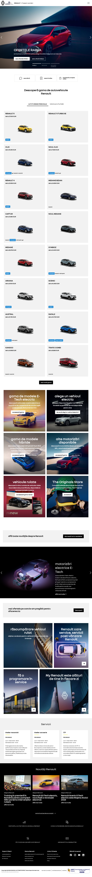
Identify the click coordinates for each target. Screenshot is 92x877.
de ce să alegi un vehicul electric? (68, 412)
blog (48, 860)
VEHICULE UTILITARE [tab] (57, 104)
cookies (64, 870)
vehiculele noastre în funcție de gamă (34, 854)
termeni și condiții (46, 870)
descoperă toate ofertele (53, 856)
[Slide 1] (36, 63)
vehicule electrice (29, 856)
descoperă (78, 610)
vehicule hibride (29, 858)
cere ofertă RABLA (38, 59)
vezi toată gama (46, 382)
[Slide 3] (55, 63)
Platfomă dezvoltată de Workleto (10, 872)
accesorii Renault (51, 858)
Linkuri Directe (52, 851)
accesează (67, 494)
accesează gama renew (24, 494)
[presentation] (37, 104)
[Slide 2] (46, 63)
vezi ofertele (32, 412)
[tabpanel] (46, 242)
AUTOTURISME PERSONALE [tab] (37, 104)
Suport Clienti (7, 851)
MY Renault (5, 858)
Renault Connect (6, 856)
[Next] (85, 37)
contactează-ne (6, 854)
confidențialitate (56, 870)
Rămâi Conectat (75, 851)
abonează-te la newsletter (73, 536)
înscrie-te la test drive (52, 854)
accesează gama (18, 412)
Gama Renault (29, 851)
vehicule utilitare (29, 860)
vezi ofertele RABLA (21, 59)
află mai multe (60, 594)
